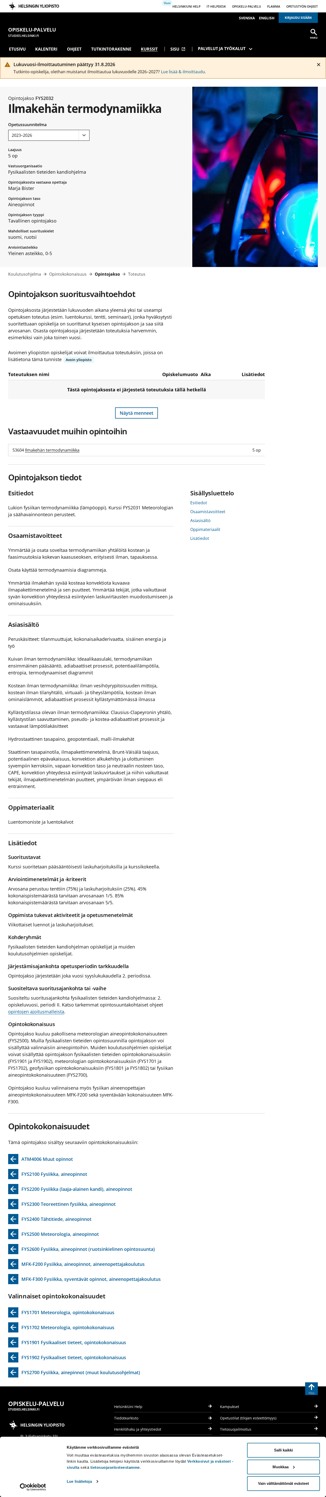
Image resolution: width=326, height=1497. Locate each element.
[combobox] (49, 135)
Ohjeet (74, 49)
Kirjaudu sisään (298, 18)
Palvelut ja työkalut (222, 48)
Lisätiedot (199, 538)
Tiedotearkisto (126, 1418)
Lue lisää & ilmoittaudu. (183, 72)
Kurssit (149, 49)
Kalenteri (46, 49)
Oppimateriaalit (205, 529)
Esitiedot (198, 503)
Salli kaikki (283, 1450)
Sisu (177, 49)
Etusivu (17, 49)
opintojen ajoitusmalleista (36, 1012)
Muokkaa (281, 1467)
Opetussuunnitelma (27, 124)
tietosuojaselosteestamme (115, 1467)
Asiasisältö (200, 520)
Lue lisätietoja (79, 1481)
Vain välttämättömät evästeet (283, 1483)
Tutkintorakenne (111, 49)
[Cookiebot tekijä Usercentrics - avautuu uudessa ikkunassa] (33, 1487)
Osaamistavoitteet (207, 511)
